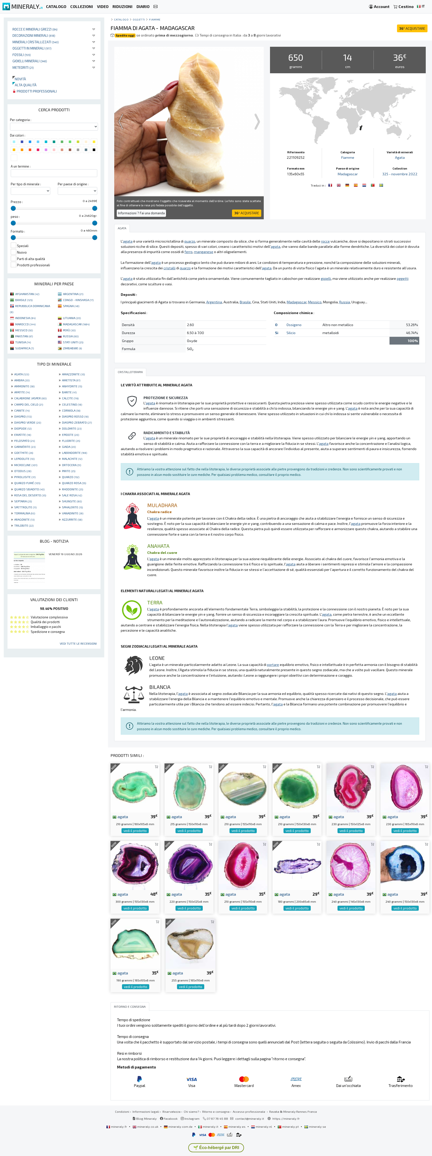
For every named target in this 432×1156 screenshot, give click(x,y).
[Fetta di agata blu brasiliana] (405, 864)
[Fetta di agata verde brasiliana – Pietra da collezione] (297, 787)
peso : (15, 217)
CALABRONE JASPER (30, 398)
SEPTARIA (23, 501)
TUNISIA (23, 342)
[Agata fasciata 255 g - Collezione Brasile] (191, 943)
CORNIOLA (71, 410)
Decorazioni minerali (33, 35)
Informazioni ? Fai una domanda (141, 213)
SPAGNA (71, 306)
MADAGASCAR (76, 324)
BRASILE (23, 300)
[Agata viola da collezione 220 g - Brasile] (189, 864)
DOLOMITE (72, 428)
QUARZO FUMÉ (27, 483)
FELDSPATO (24, 440)
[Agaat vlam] (364, 184)
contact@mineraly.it (249, 1118)
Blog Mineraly (146, 1118)
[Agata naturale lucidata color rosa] (351, 787)
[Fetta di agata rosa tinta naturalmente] (351, 864)
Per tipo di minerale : (26, 184)
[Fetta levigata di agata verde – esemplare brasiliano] (135, 943)
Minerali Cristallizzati (35, 42)
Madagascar (348, 174)
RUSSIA (70, 336)
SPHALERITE (72, 507)
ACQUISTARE (412, 28)
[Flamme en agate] (330, 184)
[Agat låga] (381, 184)
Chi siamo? (191, 1111)
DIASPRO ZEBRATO (77, 422)
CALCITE (70, 398)
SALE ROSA (72, 495)
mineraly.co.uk (147, 1126)
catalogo (121, 19)
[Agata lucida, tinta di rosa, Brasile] (243, 864)
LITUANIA (72, 318)
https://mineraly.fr (286, 1118)
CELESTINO (72, 404)
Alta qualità (24, 85)
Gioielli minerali (29, 61)
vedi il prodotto (135, 831)
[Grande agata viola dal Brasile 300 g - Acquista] (135, 864)
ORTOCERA (71, 465)
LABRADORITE (74, 452)
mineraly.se (317, 1126)
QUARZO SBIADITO (29, 489)
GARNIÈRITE (25, 446)
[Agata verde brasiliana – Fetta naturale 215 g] (189, 787)
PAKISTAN (24, 336)
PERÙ (69, 330)
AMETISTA (71, 380)
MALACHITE (72, 458)
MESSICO (24, 330)
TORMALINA (24, 513)
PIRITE (68, 471)
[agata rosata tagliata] (405, 787)
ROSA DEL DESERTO (30, 495)
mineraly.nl (264, 1126)
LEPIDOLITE (24, 458)
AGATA (21, 374)
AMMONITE (24, 386)
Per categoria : (20, 120)
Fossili (21, 55)
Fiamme (154, 19)
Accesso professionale (249, 1111)
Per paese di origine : (73, 184)
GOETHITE (23, 452)
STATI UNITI (73, 342)
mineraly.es (237, 1126)
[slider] (13, 208)
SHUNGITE (72, 501)
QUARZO (70, 477)
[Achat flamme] (339, 184)
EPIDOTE (70, 434)
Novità (19, 79)
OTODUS (22, 471)
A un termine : (20, 166)
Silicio (291, 333)
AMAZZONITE (73, 374)
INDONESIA (25, 318)
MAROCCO (25, 324)
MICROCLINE (25, 465)
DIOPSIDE (23, 428)
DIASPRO (23, 416)
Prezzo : (17, 202)
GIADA (69, 446)
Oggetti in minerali (32, 48)
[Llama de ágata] (356, 184)
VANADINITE (72, 513)
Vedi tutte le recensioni (78, 643)
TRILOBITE (24, 525)
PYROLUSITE (25, 477)
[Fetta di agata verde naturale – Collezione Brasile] (243, 787)
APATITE (22, 392)
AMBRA (22, 380)
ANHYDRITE (72, 386)
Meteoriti (23, 67)
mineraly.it (210, 1126)
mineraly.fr (119, 1126)
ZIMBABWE (72, 348)
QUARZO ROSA (74, 483)
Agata (400, 157)
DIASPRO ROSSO (75, 416)
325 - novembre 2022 (400, 174)
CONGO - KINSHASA (78, 300)
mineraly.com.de (180, 1126)
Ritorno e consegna (216, 1111)
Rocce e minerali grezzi (35, 29)
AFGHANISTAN (27, 294)
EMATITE (22, 434)
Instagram (192, 1118)
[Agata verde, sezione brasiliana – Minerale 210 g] (135, 787)
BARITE (69, 392)
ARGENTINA (73, 294)
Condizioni (122, 1111)
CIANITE (22, 410)
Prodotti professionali (36, 91)
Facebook (170, 1118)
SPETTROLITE (25, 507)
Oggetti (139, 19)
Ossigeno (294, 325)
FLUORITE (71, 440)
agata (122, 816)
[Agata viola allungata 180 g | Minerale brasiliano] (297, 864)
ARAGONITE (24, 519)
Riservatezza (171, 1111)
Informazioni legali (145, 1111)
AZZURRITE (72, 519)
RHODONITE (72, 489)
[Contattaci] (156, 6)
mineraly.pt (291, 1126)
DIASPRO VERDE (27, 422)
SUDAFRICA (24, 348)
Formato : (18, 231)
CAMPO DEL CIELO (28, 404)
